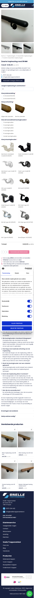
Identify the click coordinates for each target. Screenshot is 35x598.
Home (3, 56)
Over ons (6, 545)
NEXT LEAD (22, 594)
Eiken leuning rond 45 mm (26, 453)
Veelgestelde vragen (9, 526)
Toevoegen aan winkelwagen (19, 252)
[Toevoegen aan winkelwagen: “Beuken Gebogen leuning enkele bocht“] (31, 461)
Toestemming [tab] (6, 273)
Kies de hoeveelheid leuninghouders (14, 120)
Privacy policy (22, 590)
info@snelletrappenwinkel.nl (15, 512)
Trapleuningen (11, 56)
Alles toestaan (16, 323)
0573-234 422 (10, 508)
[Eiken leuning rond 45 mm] (26, 439)
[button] (2, 26)
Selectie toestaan (16, 328)
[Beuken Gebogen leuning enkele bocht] (26, 471)
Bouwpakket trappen (10, 565)
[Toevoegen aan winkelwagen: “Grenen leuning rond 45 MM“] (14, 461)
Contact (5, 528)
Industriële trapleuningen (24, 56)
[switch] (29, 306)
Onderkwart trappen (9, 567)
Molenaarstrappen (9, 559)
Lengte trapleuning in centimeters (13, 86)
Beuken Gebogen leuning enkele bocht (25, 485)
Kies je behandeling (8, 93)
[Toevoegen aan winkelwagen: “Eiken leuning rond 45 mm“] (31, 429)
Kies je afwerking (7, 102)
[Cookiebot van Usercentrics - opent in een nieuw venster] (25, 269)
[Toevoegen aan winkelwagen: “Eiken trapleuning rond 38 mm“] (14, 429)
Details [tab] (17, 273)
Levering (5, 534)
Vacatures (6, 551)
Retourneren (7, 531)
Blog (4, 548)
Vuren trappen (7, 562)
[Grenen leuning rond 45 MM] (9, 471)
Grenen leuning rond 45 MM (8, 485)
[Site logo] (18, 5)
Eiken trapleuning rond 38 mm (9, 453)
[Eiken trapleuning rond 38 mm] (9, 439)
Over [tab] (27, 273)
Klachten (6, 537)
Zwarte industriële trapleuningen (13, 58)
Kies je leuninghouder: (9, 139)
